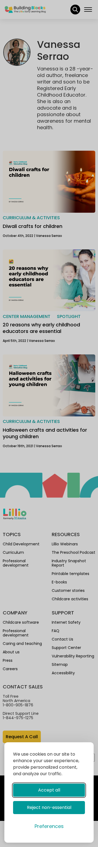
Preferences (49, 826)
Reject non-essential (49, 807)
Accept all (49, 790)
